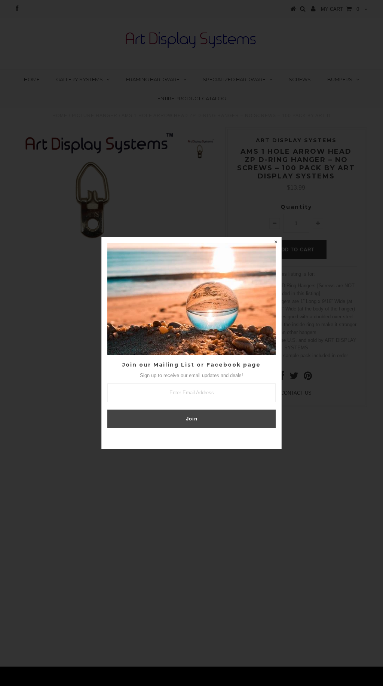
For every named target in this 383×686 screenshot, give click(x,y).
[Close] (275, 242)
